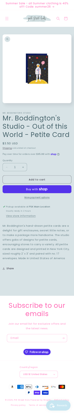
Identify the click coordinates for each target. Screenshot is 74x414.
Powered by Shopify (40, 399)
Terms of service (38, 405)
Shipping (7, 148)
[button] (7, 18)
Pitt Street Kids (22, 399)
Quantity (7, 160)
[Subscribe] (63, 338)
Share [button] (10, 268)
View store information (21, 216)
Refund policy (61, 400)
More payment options (37, 197)
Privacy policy (18, 405)
